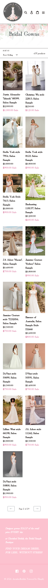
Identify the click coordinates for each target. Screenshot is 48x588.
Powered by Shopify (35, 578)
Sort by (6, 50)
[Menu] (43, 12)
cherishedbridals (19, 578)
